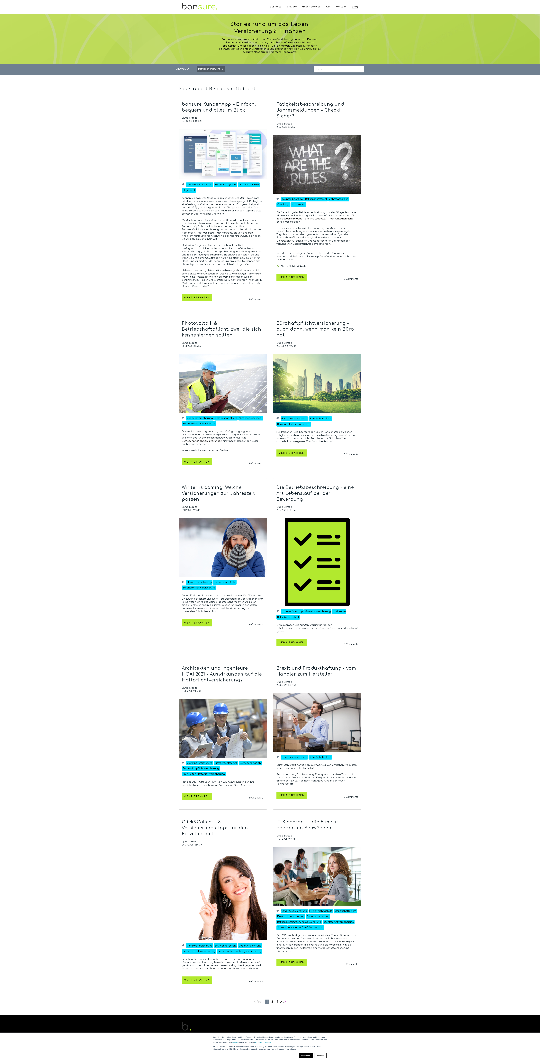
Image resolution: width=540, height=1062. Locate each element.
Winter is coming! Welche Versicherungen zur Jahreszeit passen (218, 493)
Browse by (183, 69)
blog (355, 6)
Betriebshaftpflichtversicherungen (202, 441)
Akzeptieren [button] (305, 1055)
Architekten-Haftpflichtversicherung (204, 774)
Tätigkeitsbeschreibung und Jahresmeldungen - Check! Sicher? (310, 110)
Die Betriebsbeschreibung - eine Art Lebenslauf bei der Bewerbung (315, 493)
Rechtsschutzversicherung (338, 922)
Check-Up (283, 204)
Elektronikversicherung (290, 916)
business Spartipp (292, 199)
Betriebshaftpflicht (226, 184)
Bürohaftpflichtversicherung (199, 423)
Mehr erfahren (197, 297)
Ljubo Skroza (189, 118)
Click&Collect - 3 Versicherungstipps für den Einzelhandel (215, 828)
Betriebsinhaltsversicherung (199, 951)
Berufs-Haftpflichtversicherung (201, 768)
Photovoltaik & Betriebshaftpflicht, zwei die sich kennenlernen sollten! (221, 329)
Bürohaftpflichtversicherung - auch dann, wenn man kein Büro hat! (315, 329)
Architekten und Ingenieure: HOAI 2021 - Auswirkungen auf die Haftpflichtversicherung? (222, 674)
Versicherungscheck (250, 418)
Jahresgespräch (338, 199)
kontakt (341, 6)
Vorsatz (281, 927)
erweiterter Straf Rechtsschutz (305, 927)
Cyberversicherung (250, 946)
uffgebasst (189, 190)
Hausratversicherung (199, 582)
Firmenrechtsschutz (226, 763)
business (276, 6)
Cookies (235, 1042)
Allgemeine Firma (249, 184)
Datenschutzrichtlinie (263, 1042)
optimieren (339, 611)
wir (328, 6)
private (292, 6)
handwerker (298, 204)
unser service (311, 6)
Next (280, 1001)
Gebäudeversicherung (200, 418)
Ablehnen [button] (320, 1055)
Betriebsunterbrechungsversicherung (240, 951)
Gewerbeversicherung (199, 184)
